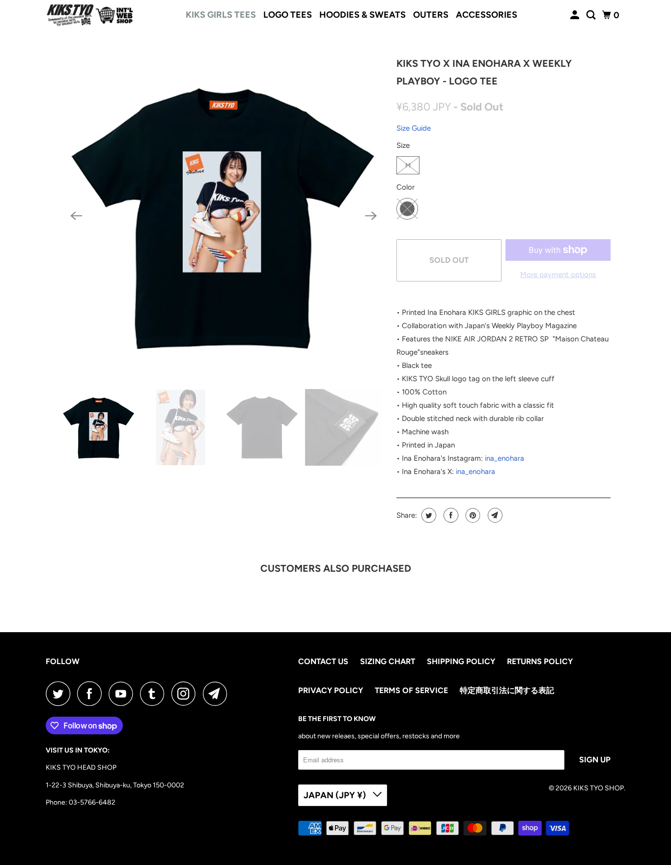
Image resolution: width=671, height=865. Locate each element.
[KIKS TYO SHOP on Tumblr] (154, 693)
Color (405, 187)
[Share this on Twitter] (427, 515)
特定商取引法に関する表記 (507, 690)
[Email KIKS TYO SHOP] (217, 693)
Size (403, 145)
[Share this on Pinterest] (471, 515)
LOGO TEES (287, 14)
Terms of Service (411, 690)
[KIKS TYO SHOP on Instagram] (186, 693)
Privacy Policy (330, 690)
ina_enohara (504, 458)
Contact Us (323, 661)
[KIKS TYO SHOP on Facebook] (92, 693)
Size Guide (413, 128)
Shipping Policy (461, 661)
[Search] (592, 15)
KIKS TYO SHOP (598, 788)
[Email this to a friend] (494, 515)
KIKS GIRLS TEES (221, 14)
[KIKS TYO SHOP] (90, 15)
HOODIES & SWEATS (362, 14)
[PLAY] (223, 216)
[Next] (371, 216)
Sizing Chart (387, 661)
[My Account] (575, 15)
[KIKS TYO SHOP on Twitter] (60, 693)
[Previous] (76, 216)
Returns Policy (540, 661)
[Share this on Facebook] (449, 515)
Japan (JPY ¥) (336, 795)
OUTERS (430, 14)
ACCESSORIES (486, 14)
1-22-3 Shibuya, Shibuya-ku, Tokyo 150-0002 (115, 785)
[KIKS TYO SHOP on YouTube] (123, 693)
